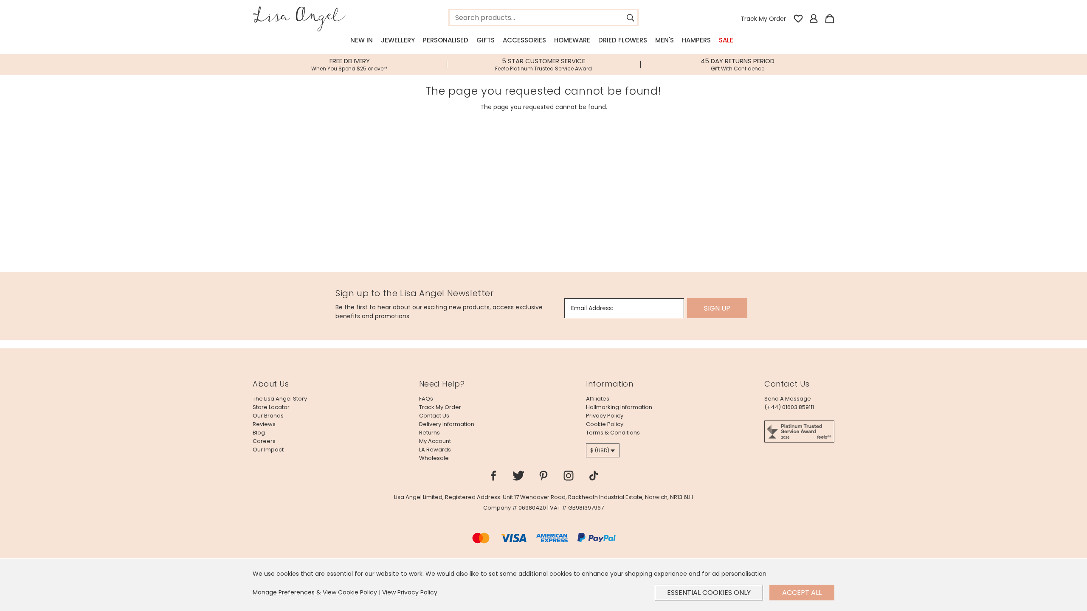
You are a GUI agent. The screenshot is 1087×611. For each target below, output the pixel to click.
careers (264, 441)
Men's (664, 40)
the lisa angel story (280, 399)
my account (435, 441)
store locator (271, 407)
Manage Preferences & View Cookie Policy (315, 592)
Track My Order (763, 18)
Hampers (696, 40)
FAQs (426, 399)
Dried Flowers (622, 40)
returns (429, 433)
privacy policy (604, 416)
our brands (268, 416)
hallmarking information (619, 407)
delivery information (446, 424)
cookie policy (604, 424)
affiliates (597, 399)
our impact (268, 450)
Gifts (485, 40)
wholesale (434, 458)
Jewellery (398, 40)
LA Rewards (435, 450)
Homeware (572, 40)
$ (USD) (600, 450)
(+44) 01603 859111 (789, 407)
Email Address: (592, 308)
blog (259, 433)
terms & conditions (613, 433)
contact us (434, 416)
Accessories (524, 40)
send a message (787, 399)
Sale (726, 40)
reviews (264, 424)
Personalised (445, 40)
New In (361, 40)
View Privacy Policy (409, 592)
